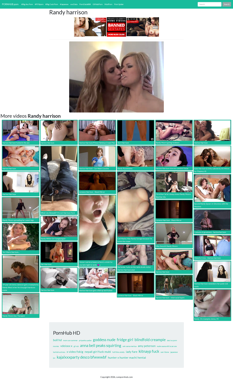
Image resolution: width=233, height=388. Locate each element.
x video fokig (75, 351)
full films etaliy (118, 352)
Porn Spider (119, 4)
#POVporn (39, 4)
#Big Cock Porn (51, 4)
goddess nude (104, 339)
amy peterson (147, 346)
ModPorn (108, 4)
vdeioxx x (66, 346)
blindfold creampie (150, 339)
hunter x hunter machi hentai (127, 357)
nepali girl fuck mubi (98, 351)
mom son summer (70, 340)
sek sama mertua (130, 346)
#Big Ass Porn (27, 4)
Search (226, 4)
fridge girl (125, 339)
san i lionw (165, 352)
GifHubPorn (98, 4)
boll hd (57, 340)
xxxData (73, 4)
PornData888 (85, 4)
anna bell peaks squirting (100, 345)
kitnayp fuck (149, 351)
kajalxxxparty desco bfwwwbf (82, 357)
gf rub (76, 346)
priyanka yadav (85, 340)
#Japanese (64, 4)
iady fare (131, 351)
